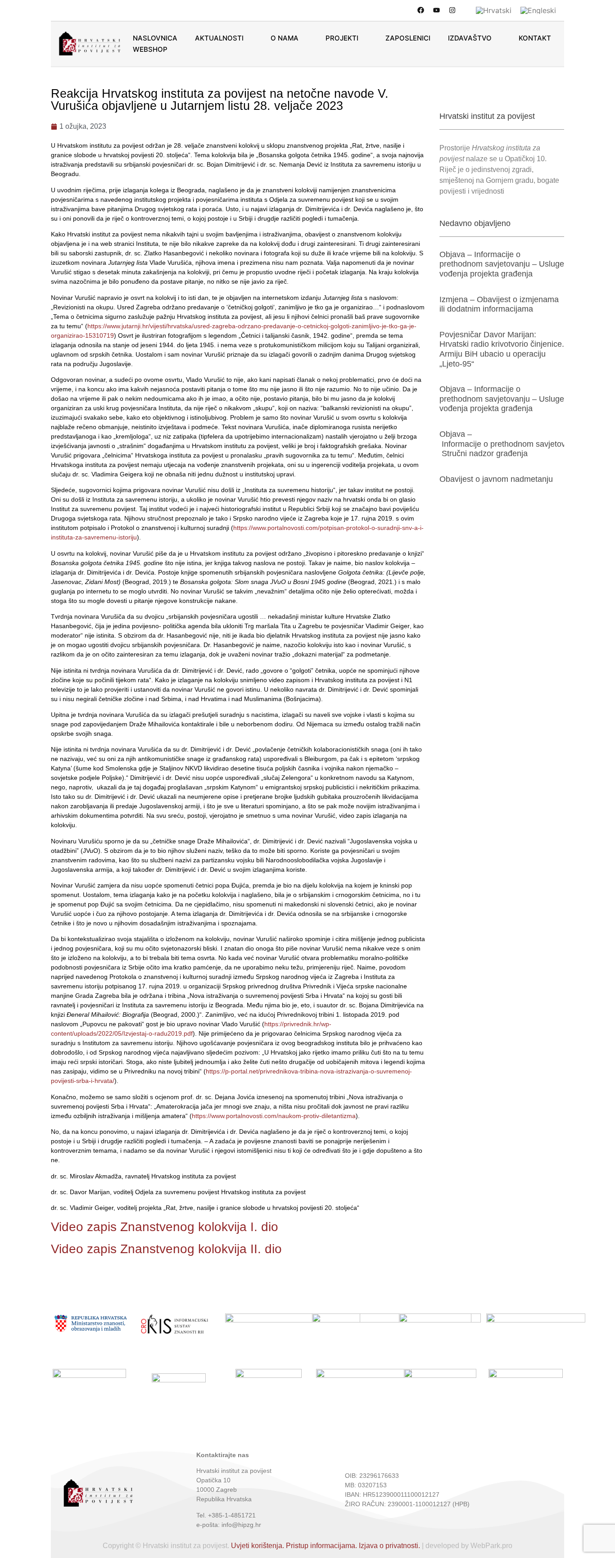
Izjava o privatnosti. (389, 1545)
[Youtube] (436, 10)
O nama (284, 38)
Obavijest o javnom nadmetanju (496, 479)
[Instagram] (452, 10)
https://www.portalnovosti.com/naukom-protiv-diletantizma (274, 1115)
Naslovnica (155, 38)
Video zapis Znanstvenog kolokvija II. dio (166, 1249)
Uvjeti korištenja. (257, 1545)
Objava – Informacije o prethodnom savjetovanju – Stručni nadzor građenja (513, 444)
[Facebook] (420, 10)
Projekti (342, 38)
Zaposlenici (407, 38)
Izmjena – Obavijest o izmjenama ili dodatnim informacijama (499, 304)
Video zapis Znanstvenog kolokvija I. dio (164, 1227)
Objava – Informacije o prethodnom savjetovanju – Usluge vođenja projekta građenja (501, 264)
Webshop (150, 49)
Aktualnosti (219, 38)
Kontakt (535, 38)
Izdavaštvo (470, 38)
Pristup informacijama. (321, 1545)
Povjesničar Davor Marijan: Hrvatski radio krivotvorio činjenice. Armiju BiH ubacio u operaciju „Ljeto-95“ (501, 349)
